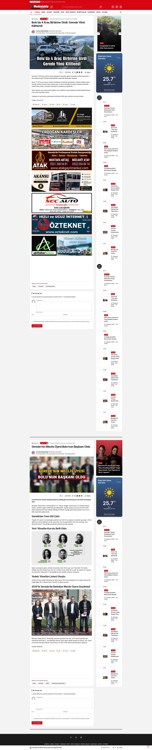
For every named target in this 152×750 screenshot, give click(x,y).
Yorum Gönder (37, 326)
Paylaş (120, 747)
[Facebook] (71, 737)
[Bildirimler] (120, 6)
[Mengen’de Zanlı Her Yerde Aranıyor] (109, 252)
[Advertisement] (62, 268)
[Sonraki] (120, 33)
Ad (33, 314)
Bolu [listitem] (34, 286)
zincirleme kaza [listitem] (50, 286)
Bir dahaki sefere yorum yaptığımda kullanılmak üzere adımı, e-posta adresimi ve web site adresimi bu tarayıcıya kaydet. (62, 321)
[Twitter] (76, 737)
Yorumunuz (39, 300)
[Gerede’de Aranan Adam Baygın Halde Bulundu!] (109, 188)
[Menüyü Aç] (51, 6)
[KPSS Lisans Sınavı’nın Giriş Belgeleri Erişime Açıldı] (109, 150)
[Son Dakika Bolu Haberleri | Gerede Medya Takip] (39, 6)
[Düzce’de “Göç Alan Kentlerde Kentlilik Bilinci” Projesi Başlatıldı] (109, 130)
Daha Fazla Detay (109, 90)
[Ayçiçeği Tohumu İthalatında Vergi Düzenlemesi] (109, 107)
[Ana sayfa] (31, 12)
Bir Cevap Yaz (37, 293)
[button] (116, 6)
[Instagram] (81, 737)
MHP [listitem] (47, 683)
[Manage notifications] (148, 746)
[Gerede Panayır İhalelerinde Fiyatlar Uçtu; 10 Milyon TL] (109, 231)
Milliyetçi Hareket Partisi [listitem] (58, 683)
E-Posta (65, 314)
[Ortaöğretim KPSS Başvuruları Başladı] (109, 169)
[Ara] (100, 6)
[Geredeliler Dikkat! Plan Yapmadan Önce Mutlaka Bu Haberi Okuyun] (109, 209)
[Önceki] (98, 33)
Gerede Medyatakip (42, 31)
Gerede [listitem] (41, 286)
